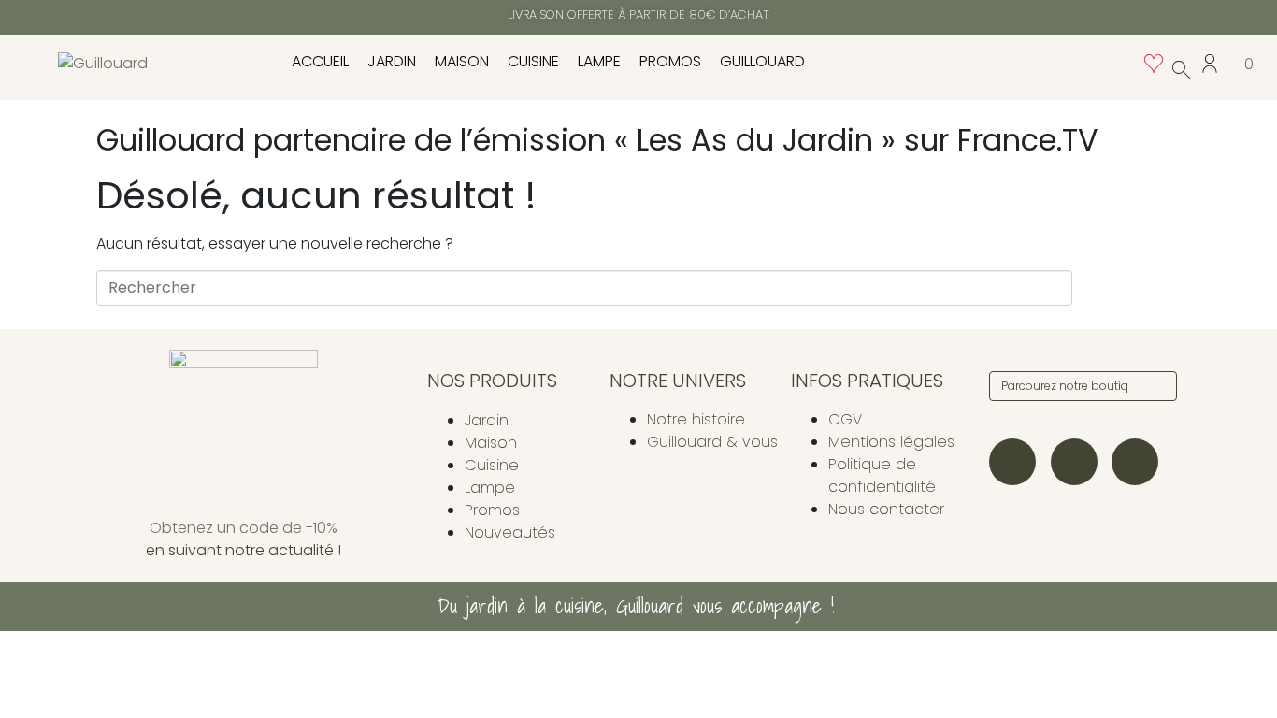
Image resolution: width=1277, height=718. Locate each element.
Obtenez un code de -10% (243, 527)
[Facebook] (1074, 461)
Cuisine (533, 61)
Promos (670, 61)
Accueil (320, 61)
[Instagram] (1012, 461)
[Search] (1159, 386)
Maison (462, 61)
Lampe (599, 61)
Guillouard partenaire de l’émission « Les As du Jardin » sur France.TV (597, 140)
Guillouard (762, 61)
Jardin (391, 61)
